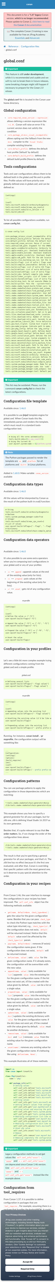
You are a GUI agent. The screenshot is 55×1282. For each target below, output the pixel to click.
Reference (13, 46)
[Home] (5, 46)
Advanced (34, 38)
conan (29, 4)
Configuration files (30, 46)
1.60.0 (16, 473)
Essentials (20, 38)
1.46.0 (22, 408)
